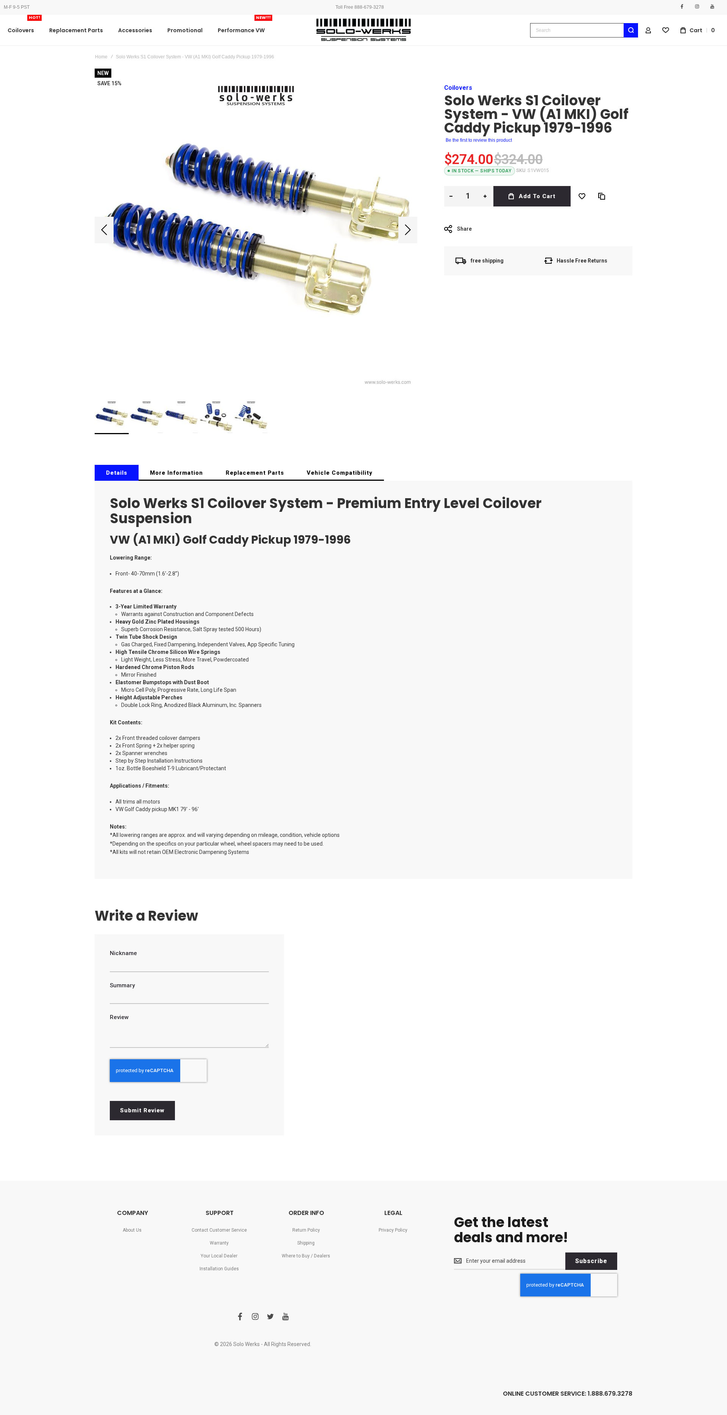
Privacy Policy (393, 1230)
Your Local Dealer (219, 1256)
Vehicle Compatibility (340, 472)
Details (116, 472)
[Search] (631, 30)
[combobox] (584, 30)
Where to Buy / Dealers (306, 1256)
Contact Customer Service (219, 1230)
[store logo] (363, 30)
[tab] (117, 473)
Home (101, 56)
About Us (132, 1230)
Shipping (306, 1243)
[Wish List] (582, 196)
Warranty (219, 1243)
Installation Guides (219, 1268)
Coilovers (458, 87)
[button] (104, 230)
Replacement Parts (255, 472)
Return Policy (306, 1230)
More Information (176, 472)
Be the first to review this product (479, 140)
